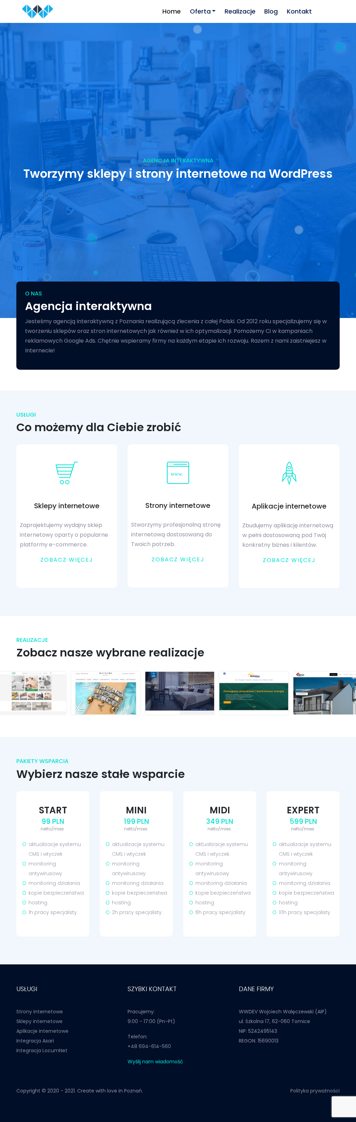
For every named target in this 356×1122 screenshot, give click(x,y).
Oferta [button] (200, 11)
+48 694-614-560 (149, 1046)
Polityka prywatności (315, 1090)
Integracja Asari (35, 1040)
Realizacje (240, 11)
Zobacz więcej (66, 560)
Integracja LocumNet (41, 1050)
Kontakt (299, 11)
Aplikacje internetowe (42, 1031)
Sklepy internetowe (39, 1021)
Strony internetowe (39, 1011)
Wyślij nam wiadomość (155, 1061)
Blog (271, 11)
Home (171, 11)
